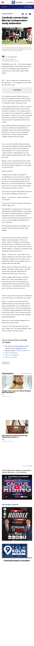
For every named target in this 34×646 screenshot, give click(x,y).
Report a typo (6, 362)
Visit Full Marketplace (27, 373)
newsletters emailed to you (22, 350)
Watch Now (29, 2)
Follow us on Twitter (11, 357)
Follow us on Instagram (12, 355)
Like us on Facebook (11, 353)
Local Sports (7, 14)
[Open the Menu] (2, 2)
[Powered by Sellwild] (30, 465)
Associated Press (12, 57)
